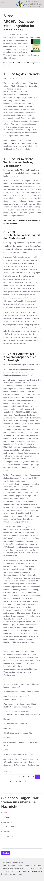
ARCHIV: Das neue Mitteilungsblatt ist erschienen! (18, 26)
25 (28, 777)
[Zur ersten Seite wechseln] (6, 777)
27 (37, 777)
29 (16, 781)
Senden (6, 853)
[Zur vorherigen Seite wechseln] (10, 777)
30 (20, 781)
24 (24, 777)
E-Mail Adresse (7, 822)
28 (11, 781)
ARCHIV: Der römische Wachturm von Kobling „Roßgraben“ (18, 162)
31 (25, 781)
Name (4, 813)
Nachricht (5, 832)
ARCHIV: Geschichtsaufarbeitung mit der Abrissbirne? (21, 235)
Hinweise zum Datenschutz (11, 874)
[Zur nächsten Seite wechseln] (29, 781)
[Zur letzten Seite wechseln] (33, 781)
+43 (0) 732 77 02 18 (12, 871)
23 (19, 777)
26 (33, 777)
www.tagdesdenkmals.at (12, 143)
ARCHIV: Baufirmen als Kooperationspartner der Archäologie (19, 357)
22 (14, 777)
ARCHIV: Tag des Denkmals (21, 74)
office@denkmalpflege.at (32, 871)
